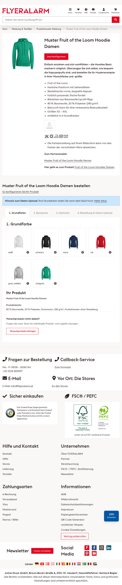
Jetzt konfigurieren (56, 56)
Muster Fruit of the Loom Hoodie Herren (67, 160)
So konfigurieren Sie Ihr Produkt (20, 191)
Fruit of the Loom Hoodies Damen (94, 167)
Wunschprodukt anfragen (23, 331)
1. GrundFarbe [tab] (17, 212)
